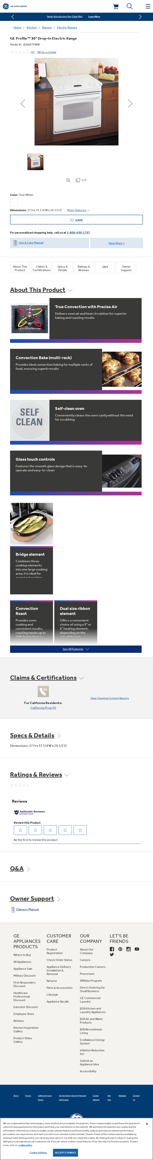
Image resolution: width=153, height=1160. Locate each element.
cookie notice (25, 1145)
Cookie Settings (38, 1152)
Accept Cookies (65, 1152)
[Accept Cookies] (147, 1124)
